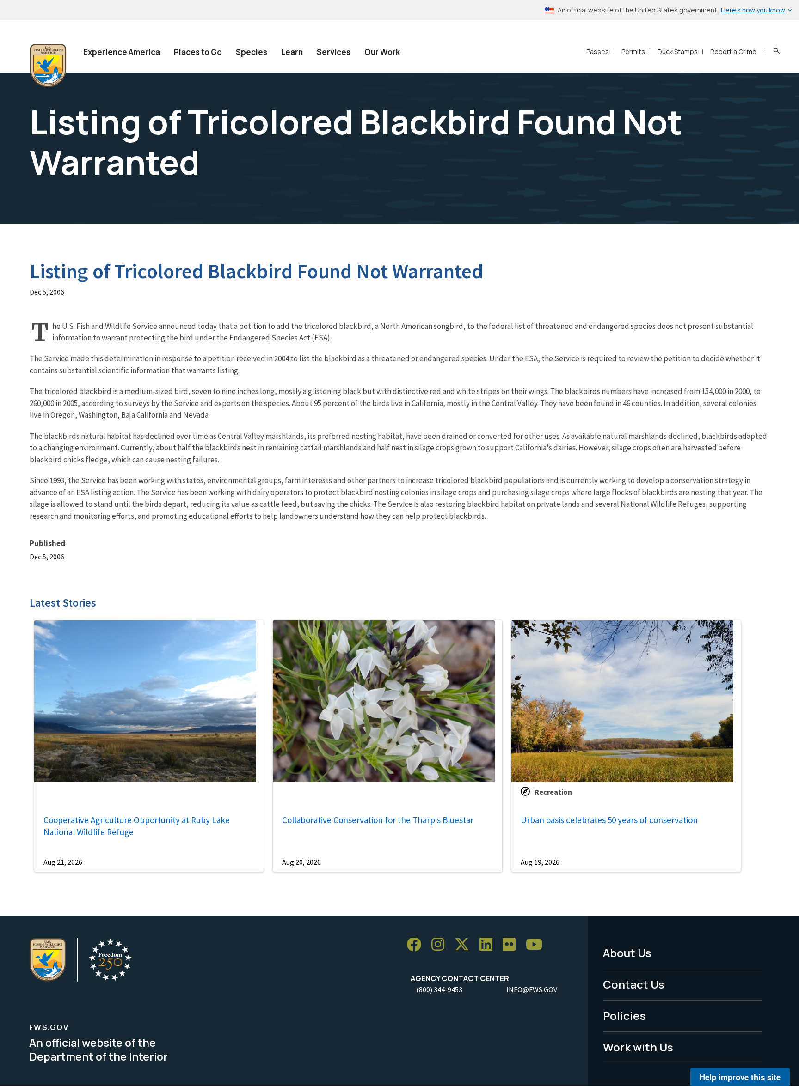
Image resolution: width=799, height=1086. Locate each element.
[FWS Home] (48, 65)
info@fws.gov (531, 989)
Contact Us (633, 984)
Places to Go (198, 52)
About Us (627, 952)
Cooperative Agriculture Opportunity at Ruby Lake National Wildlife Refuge (136, 826)
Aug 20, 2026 (301, 862)
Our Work (382, 52)
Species (251, 52)
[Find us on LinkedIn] (489, 945)
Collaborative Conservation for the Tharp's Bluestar (377, 819)
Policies (624, 1015)
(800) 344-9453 (439, 989)
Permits (633, 51)
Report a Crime (733, 51)
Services (333, 52)
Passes (597, 51)
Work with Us (638, 1047)
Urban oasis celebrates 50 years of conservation (609, 819)
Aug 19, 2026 (540, 862)
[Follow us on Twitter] (465, 945)
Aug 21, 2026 (62, 862)
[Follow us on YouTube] (537, 945)
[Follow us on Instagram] (441, 945)
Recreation (553, 791)
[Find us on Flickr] (512, 945)
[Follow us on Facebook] (417, 945)
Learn (292, 52)
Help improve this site (740, 1076)
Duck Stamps (678, 51)
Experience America (121, 52)
